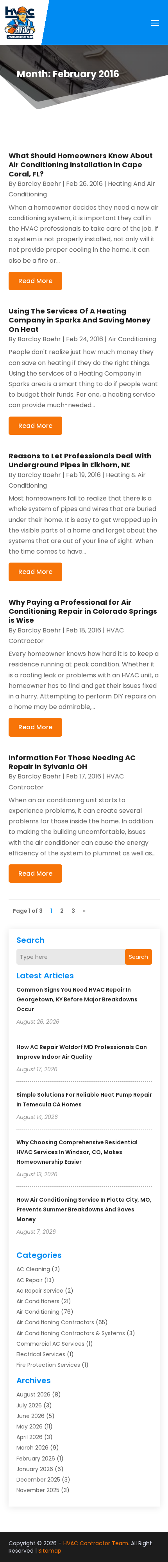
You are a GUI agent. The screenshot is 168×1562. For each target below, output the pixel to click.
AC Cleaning (33, 1269)
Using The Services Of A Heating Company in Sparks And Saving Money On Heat (79, 320)
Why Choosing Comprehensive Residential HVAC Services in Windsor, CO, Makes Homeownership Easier (77, 1152)
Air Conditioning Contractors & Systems (70, 1333)
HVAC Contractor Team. (96, 1543)
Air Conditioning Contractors (55, 1322)
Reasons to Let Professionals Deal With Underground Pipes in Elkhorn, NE (80, 460)
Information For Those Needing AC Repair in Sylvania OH (72, 762)
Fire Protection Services (48, 1365)
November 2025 (37, 1490)
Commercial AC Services (50, 1344)
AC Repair (29, 1280)
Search (138, 957)
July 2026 (29, 1405)
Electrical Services (40, 1354)
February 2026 (35, 1458)
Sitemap (49, 1551)
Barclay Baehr (39, 183)
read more (35, 280)
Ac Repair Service (39, 1291)
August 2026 (33, 1394)
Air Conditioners (37, 1301)
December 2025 (38, 1480)
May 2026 (29, 1426)
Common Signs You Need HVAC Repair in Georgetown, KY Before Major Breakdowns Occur (77, 999)
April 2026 (29, 1437)
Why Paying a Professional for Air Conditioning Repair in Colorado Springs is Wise (83, 611)
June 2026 (30, 1416)
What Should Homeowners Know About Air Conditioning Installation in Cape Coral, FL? (81, 165)
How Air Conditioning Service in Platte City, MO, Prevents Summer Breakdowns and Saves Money (84, 1209)
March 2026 (32, 1448)
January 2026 (34, 1469)
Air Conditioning (37, 1312)
